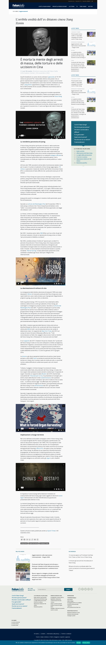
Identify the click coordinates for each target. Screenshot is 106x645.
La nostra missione (15, 622)
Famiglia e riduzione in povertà (57, 608)
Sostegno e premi (71, 615)
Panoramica (70, 599)
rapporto (26, 341)
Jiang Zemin (28, 85)
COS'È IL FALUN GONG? (45, 6)
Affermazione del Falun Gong (84, 153)
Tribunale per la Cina (36, 376)
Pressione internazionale (72, 604)
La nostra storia (15, 623)
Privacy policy (86, 642)
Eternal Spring (31, 251)
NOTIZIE (90, 6)
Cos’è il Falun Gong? (80, 125)
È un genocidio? (79, 134)
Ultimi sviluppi (70, 601)
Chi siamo (36, 633)
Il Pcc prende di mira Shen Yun (73, 607)
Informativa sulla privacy (53, 633)
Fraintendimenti (79, 142)
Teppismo (69, 605)
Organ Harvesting (33, 543)
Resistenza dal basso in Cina (73, 612)
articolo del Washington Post (36, 204)
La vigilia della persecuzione (84, 155)
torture (24, 356)
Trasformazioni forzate (56, 600)
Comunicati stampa (75, 32)
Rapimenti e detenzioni (56, 599)
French (37, 637)
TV (77, 6)
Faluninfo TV (78, 1)
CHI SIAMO (13, 620)
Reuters (44, 374)
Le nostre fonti (14, 625)
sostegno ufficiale (55, 155)
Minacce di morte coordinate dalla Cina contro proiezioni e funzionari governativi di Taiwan (81, 568)
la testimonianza (46, 378)
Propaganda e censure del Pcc (57, 597)
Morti (52, 606)
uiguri (48, 458)
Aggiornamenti (23, 11)
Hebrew (47, 637)
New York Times (47, 331)
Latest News (75, 28)
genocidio (51, 77)
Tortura (52, 602)
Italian (42, 637)
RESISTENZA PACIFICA (72, 610)
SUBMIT (68, 589)
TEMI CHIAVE (83, 6)
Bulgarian (56, 637)
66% (28, 329)
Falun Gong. (58, 96)
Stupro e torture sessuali (56, 603)
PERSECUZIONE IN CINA (56, 595)
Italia (72, 60)
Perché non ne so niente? (82, 139)
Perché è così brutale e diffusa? (21, 600)
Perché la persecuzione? (82, 127)
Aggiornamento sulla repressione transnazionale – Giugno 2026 (78, 45)
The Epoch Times (44, 543)
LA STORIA (71, 6)
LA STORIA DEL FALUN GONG (40, 595)
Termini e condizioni (66, 633)
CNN (41, 233)
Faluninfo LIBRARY (86, 1)
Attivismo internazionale (72, 614)
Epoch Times (51, 531)
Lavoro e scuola (54, 610)
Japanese (67, 637)
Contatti (43, 633)
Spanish (62, 637)
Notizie (73, 50)
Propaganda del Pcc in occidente (74, 602)
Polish (51, 637)
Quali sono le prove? (80, 137)
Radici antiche (80, 151)
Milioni (29, 294)
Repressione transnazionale (77, 42)
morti (35, 358)
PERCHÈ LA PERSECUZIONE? (60, 6)
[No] (104, 642)
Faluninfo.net (71, 1)
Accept (78, 642)
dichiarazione (39, 385)
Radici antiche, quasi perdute (40, 597)
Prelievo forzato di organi (56, 605)
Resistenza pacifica (82, 163)
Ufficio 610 (39, 448)
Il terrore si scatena (82, 157)
